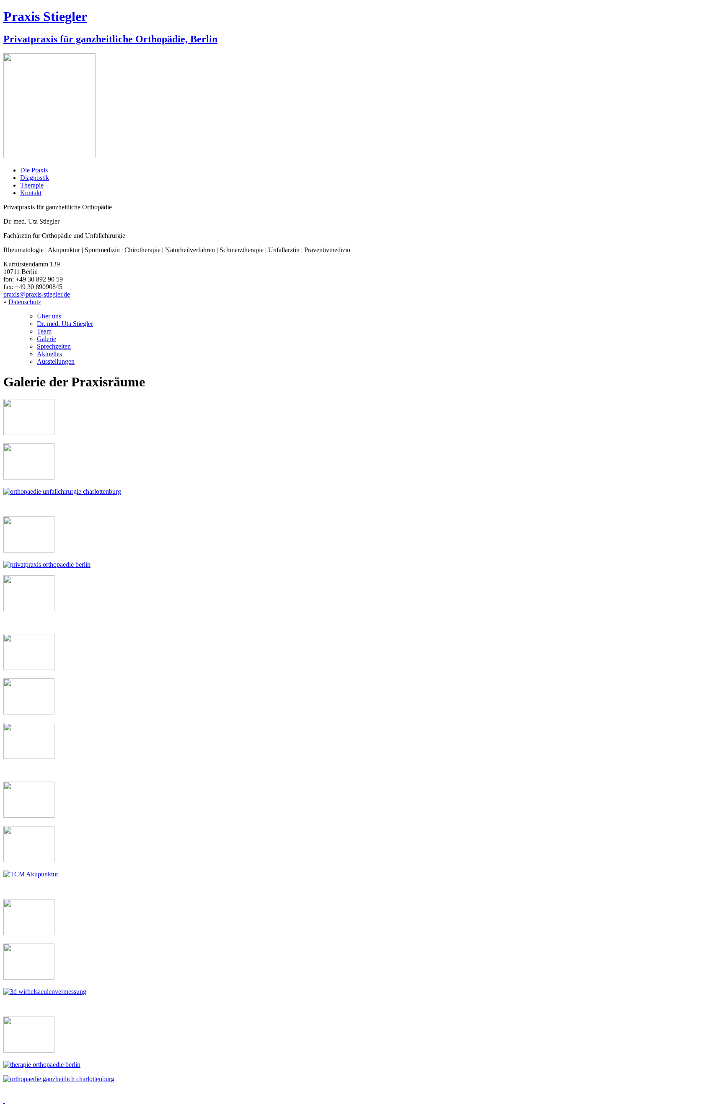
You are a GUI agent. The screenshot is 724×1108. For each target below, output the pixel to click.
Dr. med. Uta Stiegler (65, 323)
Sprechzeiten (54, 346)
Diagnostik (34, 177)
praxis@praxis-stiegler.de (36, 294)
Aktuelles (49, 353)
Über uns (49, 316)
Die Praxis (34, 170)
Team (44, 331)
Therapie (32, 185)
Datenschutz (24, 301)
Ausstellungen (56, 361)
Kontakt (30, 192)
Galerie (46, 338)
